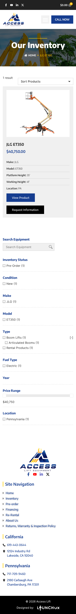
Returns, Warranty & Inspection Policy (31, 526)
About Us (12, 520)
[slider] (4, 395)
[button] (45, 19)
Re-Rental (12, 515)
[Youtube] (11, 5)
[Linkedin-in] (17, 5)
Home (32, 55)
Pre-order (12, 504)
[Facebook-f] (6, 5)
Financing (12, 509)
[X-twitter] (22, 5)
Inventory (12, 498)
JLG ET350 (15, 144)
